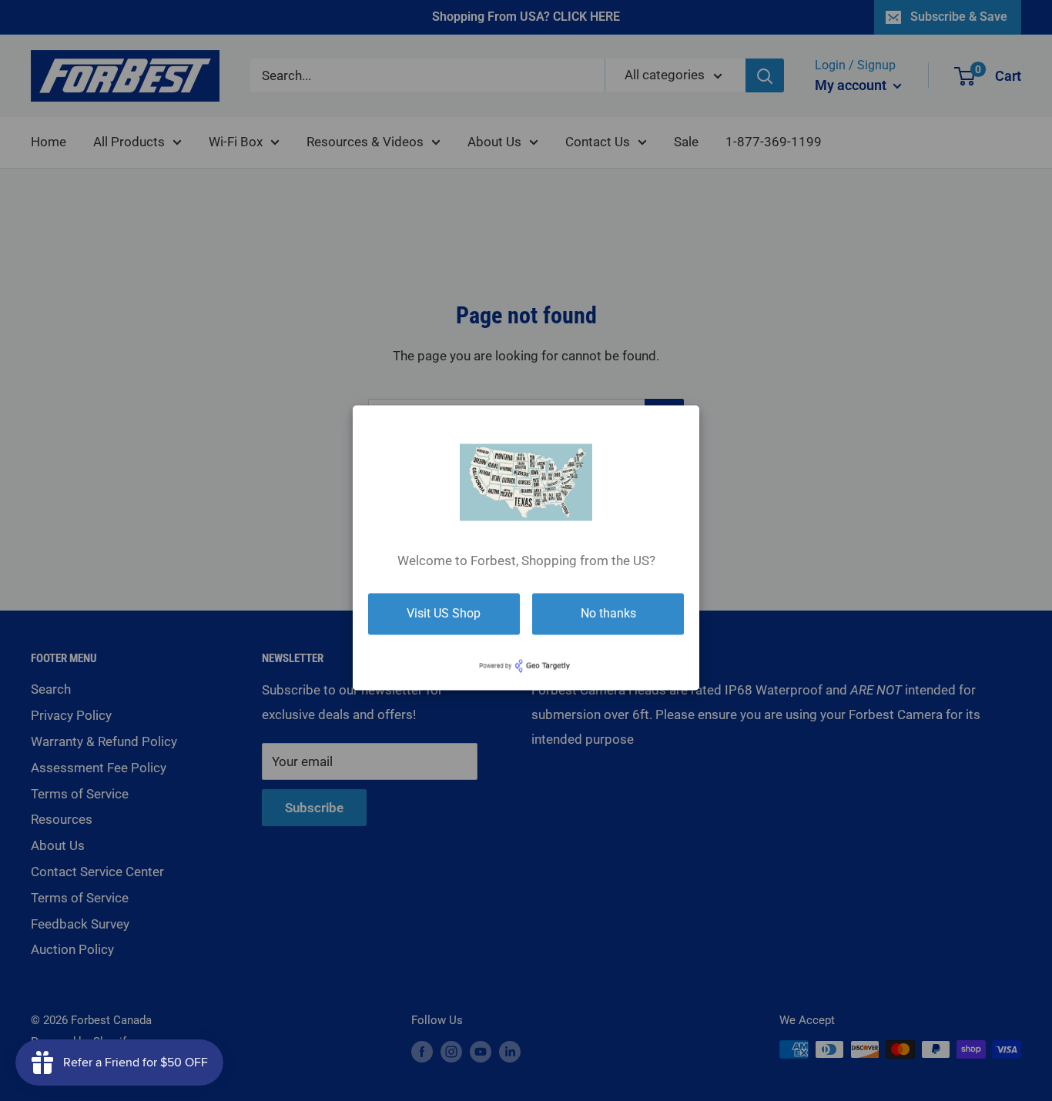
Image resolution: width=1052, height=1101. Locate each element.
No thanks (608, 613)
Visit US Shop (444, 613)
